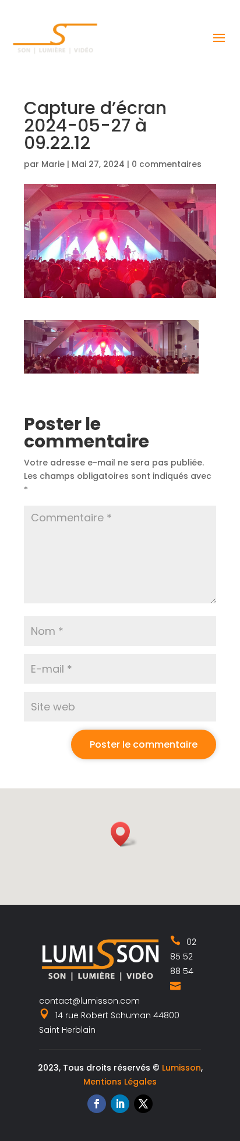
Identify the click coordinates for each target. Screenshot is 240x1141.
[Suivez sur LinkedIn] (120, 1103)
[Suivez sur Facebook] (96, 1103)
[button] (124, 834)
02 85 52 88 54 (183, 956)
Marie (53, 164)
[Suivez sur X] (143, 1103)
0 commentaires (167, 164)
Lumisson (181, 1068)
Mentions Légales (120, 1081)
